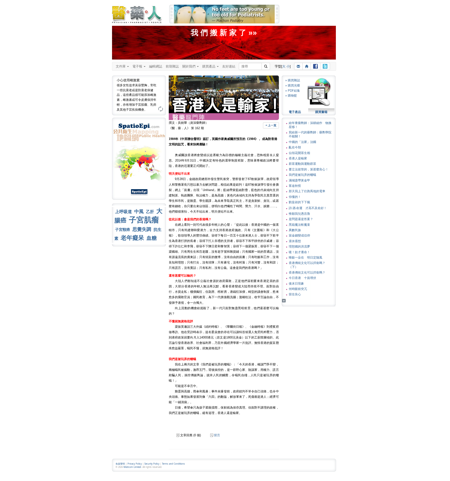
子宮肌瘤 (144, 220)
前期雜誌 (172, 66)
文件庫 (121, 66)
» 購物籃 (291, 95)
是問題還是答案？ (301, 219)
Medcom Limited (132, 467)
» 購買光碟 (292, 85)
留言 (217, 435)
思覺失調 (141, 229)
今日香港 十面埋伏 (302, 278)
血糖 (151, 238)
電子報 (137, 66)
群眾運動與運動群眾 (302, 163)
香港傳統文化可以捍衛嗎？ (307, 272)
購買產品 (209, 66)
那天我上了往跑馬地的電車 (307, 191)
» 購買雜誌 (292, 80)
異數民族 (295, 230)
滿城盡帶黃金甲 (299, 180)
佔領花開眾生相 (299, 153)
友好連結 (228, 66)
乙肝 (150, 211)
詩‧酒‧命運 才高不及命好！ (308, 208)
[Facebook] (315, 66)
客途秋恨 (295, 186)
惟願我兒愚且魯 (299, 213)
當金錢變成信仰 (299, 235)
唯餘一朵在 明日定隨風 (305, 257)
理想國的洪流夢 (299, 246)
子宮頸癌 (122, 230)
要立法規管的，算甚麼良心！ (308, 169)
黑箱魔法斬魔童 (299, 224)
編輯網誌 (155, 66)
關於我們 (189, 66)
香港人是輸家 (298, 158)
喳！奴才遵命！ (299, 252)
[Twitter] (325, 66)
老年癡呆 (132, 238)
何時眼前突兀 (298, 289)
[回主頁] (306, 66)
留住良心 (295, 294)
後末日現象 (296, 283)
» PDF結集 (292, 90)
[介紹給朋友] (298, 66)
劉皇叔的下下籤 (299, 202)
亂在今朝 (295, 147)
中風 (139, 211)
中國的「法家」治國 (302, 142)
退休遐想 (295, 241)
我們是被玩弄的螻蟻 (302, 175)
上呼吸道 (123, 211)
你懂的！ (295, 197)
